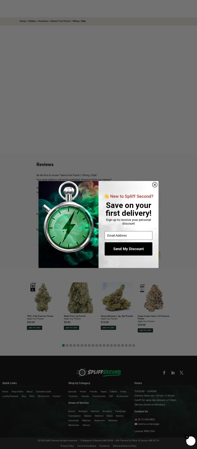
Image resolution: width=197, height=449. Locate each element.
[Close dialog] (154, 184)
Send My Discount (128, 249)
